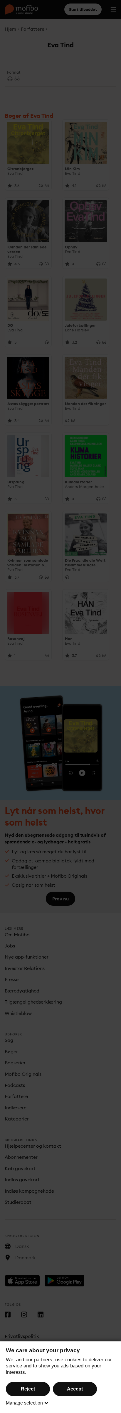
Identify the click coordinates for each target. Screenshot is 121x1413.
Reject (28, 1388)
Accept (75, 1388)
